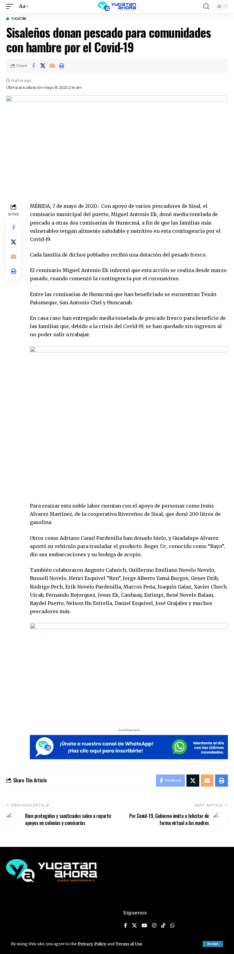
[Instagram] (154, 925)
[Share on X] (43, 66)
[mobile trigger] (11, 6)
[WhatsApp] (172, 925)
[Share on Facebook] (33, 66)
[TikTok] (163, 925)
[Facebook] (125, 925)
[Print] (62, 66)
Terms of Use (128, 943)
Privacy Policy (92, 943)
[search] (206, 6)
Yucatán (18, 18)
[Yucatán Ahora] (117, 6)
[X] (134, 925)
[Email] (52, 66)
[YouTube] (144, 925)
